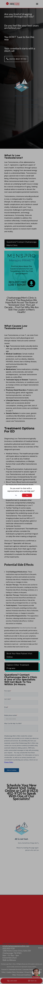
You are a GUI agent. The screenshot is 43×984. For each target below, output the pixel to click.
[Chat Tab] (21, 492)
